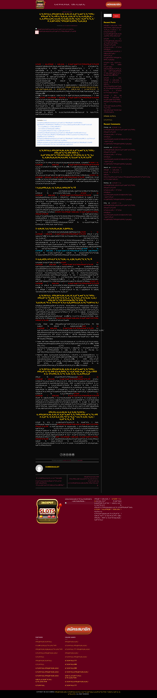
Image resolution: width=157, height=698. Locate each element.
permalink (80, 460)
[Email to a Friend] (67, 454)
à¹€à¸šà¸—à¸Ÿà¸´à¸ (110, 116)
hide (45, 120)
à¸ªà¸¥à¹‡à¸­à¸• (40, 685)
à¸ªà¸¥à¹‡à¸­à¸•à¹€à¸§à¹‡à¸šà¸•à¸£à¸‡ (107, 509)
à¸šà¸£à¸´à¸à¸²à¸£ (67, 12)
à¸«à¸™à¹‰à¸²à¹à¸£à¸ (62, 5)
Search (106, 12)
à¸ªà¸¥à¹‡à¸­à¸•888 (71, 664)
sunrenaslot (73, 25)
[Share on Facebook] (61, 454)
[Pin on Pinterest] (70, 454)
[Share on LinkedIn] (73, 454)
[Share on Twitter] (64, 454)
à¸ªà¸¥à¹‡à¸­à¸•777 (71, 661)
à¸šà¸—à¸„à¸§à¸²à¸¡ (78, 5)
